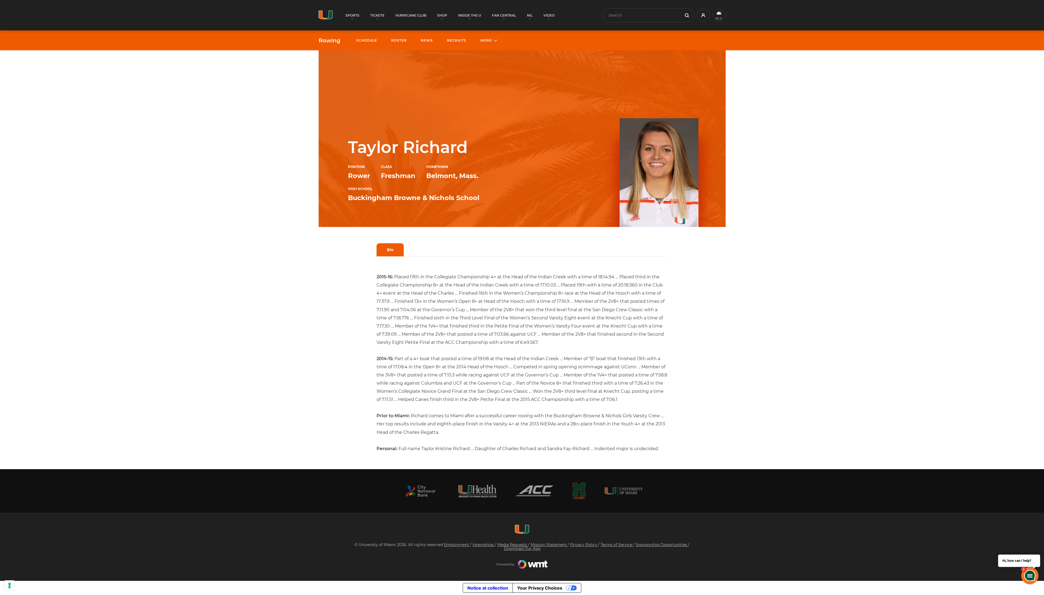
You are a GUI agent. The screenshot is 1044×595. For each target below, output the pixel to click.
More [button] (486, 40)
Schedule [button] (366, 40)
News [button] (427, 40)
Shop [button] (442, 15)
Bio (390, 249)
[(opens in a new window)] (420, 491)
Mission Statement (549, 544)
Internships (484, 544)
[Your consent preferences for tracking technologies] (9, 585)
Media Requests (512, 544)
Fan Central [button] (504, 15)
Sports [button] (352, 15)
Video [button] (549, 15)
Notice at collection (487, 588)
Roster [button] (399, 40)
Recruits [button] (456, 40)
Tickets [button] (377, 15)
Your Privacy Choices (539, 588)
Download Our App (522, 548)
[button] (703, 15)
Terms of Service (617, 544)
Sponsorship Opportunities (662, 544)
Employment (457, 544)
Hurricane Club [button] (410, 15)
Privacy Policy (584, 544)
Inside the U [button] (469, 15)
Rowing (329, 40)
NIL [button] (530, 15)
